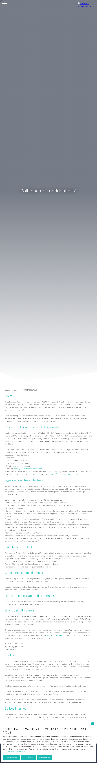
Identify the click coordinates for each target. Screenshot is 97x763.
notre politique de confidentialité (15, 751)
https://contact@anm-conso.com (28, 469)
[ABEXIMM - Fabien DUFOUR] (86, 4)
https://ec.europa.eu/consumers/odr (66, 474)
